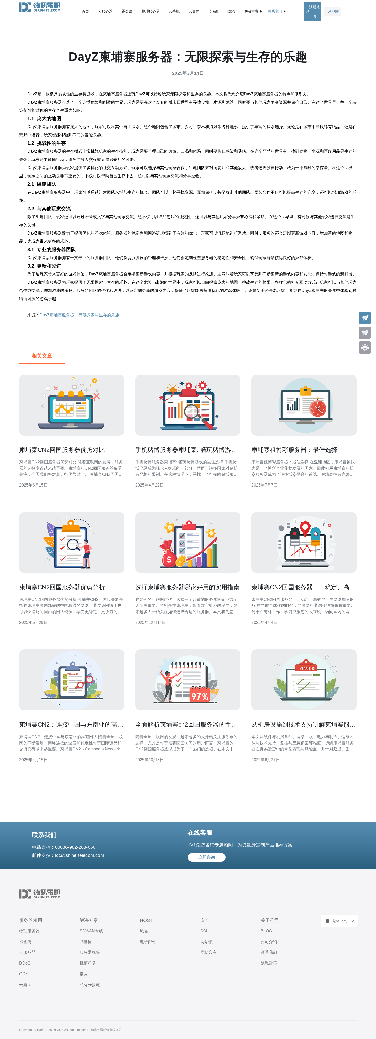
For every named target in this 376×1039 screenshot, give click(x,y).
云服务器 (105, 11)
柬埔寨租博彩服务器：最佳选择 (294, 449)
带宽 (84, 974)
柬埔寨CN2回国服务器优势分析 (62, 587)
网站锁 (206, 941)
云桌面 (194, 11)
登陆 (335, 11)
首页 (85, 11)
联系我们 (269, 952)
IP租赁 (86, 941)
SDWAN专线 (91, 931)
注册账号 (314, 11)
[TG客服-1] (365, 318)
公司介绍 (269, 941)
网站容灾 (208, 952)
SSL (204, 931)
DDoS (213, 11)
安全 (204, 920)
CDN (231, 11)
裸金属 (127, 11)
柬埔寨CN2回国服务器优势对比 (62, 449)
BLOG (266, 931)
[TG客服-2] (365, 333)
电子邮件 (148, 941)
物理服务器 (151, 11)
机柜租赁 (88, 963)
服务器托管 (90, 952)
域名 (144, 931)
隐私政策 (269, 963)
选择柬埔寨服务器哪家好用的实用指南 (187, 587)
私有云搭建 (90, 984)
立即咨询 (206, 857)
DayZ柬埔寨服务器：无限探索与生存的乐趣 (79, 315)
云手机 (174, 11)
